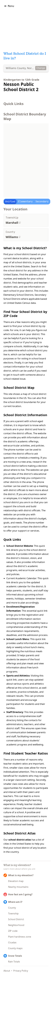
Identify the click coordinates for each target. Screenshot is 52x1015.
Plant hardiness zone (19, 936)
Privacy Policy (20, 970)
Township (13, 913)
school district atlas (19, 839)
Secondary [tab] (42, 201)
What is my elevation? (21, 875)
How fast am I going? (20, 894)
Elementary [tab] (25, 201)
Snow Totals (15, 955)
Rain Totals (14, 961)
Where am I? (15, 902)
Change (40, 68)
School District (16, 919)
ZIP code (12, 930)
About (6, 970)
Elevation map (16, 881)
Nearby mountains (18, 886)
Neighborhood (16, 925)
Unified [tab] (10, 201)
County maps (15, 948)
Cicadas (12, 942)
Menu (11, 6)
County (12, 907)
